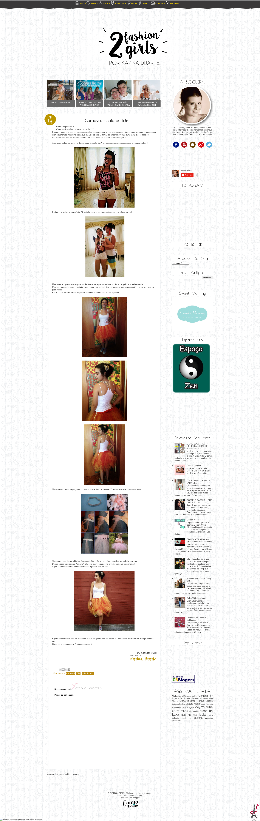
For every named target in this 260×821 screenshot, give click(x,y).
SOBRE (94, 3)
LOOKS (106, 3)
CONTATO (160, 3)
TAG (184, 707)
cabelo (184, 711)
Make (190, 704)
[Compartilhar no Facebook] (68, 669)
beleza (175, 711)
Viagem (190, 707)
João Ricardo (188, 701)
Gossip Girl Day (194, 466)
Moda (197, 704)
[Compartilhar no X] (65, 669)
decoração (193, 711)
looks (203, 714)
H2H (177, 701)
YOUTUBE (174, 3)
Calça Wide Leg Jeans (196, 598)
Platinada (209, 704)
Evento (187, 698)
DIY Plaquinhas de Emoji (198, 559)
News (203, 704)
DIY (78, 673)
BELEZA (146, 3)
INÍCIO (83, 3)
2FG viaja (186, 696)
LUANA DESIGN (135, 795)
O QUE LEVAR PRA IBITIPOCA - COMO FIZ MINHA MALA (197, 446)
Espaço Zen (177, 698)
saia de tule (87, 673)
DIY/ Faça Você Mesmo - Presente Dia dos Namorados (199, 540)
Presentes (176, 707)
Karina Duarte (205, 701)
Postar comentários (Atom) (67, 774)
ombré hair (186, 718)
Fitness (195, 698)
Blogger (136, 798)
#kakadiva (176, 696)
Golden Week (193, 520)
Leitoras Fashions (179, 704)
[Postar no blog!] (63, 669)
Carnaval (70, 673)
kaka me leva (189, 715)
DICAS (134, 3)
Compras (203, 696)
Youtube (207, 707)
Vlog (197, 707)
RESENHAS (120, 3)
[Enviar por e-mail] (60, 669)
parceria (198, 718)
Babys (195, 696)
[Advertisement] (187, 414)
